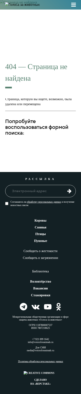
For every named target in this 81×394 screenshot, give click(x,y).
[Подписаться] (69, 190)
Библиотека (40, 271)
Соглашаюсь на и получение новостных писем (42, 203)
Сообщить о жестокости (40, 251)
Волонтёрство (40, 281)
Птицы (40, 234)
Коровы (40, 220)
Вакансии (40, 288)
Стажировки (40, 295)
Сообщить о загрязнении (40, 258)
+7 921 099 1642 (40, 339)
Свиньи (40, 227)
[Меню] (73, 4)
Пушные (40, 241)
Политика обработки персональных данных (40, 361)
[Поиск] (69, 145)
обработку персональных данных (44, 201)
